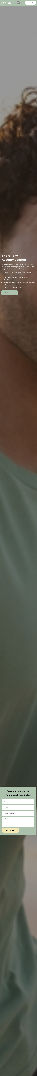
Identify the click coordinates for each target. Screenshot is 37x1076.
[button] (18, 2)
